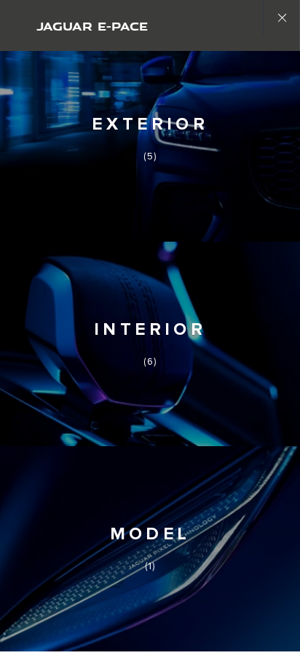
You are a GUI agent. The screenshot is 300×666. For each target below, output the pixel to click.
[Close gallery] (281, 18)
